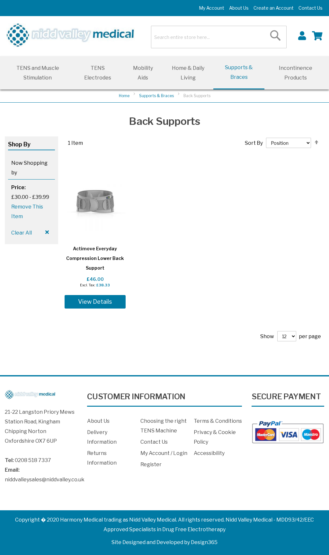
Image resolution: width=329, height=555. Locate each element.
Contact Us (310, 8)
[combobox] (219, 37)
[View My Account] (302, 35)
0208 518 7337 (33, 460)
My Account (211, 8)
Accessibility (209, 453)
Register (151, 464)
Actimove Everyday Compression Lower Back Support (95, 258)
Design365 (204, 542)
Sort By (254, 143)
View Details (95, 301)
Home (124, 95)
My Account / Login (163, 453)
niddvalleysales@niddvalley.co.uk (44, 479)
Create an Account (273, 8)
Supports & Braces (157, 95)
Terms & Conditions (218, 421)
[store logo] (70, 35)
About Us (239, 8)
